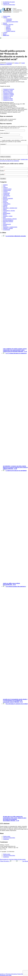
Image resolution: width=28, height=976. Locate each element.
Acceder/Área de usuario (9, 1)
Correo (2, 167)
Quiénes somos (6, 836)
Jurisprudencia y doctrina (9, 210)
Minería (5, 214)
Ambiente (5, 184)
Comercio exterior (7, 189)
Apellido (2, 174)
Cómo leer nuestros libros (9, 4)
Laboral (5, 212)
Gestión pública (6, 203)
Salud (4, 222)
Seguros (5, 225)
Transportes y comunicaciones (10, 227)
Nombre (2, 130)
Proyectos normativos (8, 220)
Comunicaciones (7, 190)
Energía (5, 201)
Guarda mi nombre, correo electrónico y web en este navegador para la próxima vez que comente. (13, 141)
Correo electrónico (5, 133)
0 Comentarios (9, 63)
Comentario (3, 144)
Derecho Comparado (8, 198)
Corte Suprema (6, 195)
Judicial (5, 209)
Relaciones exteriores (8, 221)
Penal (4, 217)
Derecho (5, 197)
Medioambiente (6, 213)
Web (1, 137)
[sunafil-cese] (14, 38)
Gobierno (16, 63)
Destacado (5, 199)
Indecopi (5, 206)
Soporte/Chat (6, 3)
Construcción (6, 194)
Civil (4, 186)
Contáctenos (6, 839)
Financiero (5, 202)
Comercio (5, 187)
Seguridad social (7, 224)
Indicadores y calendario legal (10, 208)
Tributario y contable (8, 228)
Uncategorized (6, 229)
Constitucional (6, 193)
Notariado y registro (7, 216)
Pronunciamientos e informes (10, 218)
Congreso (5, 191)
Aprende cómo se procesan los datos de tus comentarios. (14, 160)
